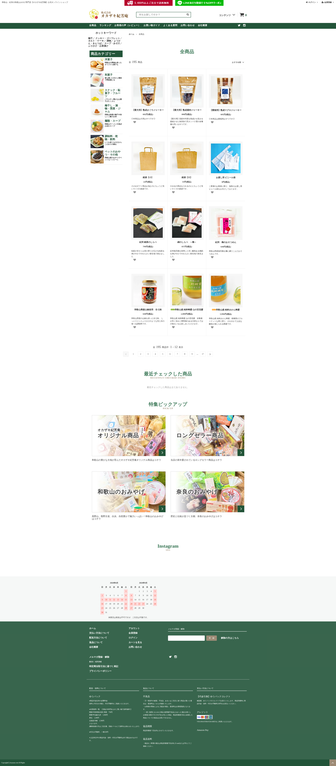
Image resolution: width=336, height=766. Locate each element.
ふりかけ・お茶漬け (98, 46)
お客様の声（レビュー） (127, 25)
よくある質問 (170, 25)
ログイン (312, 2)
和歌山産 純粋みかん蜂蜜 (228, 310)
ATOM (98, 661)
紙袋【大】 (187, 177)
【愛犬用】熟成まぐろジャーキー (148, 110)
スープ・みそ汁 (112, 43)
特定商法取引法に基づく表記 (103, 666)
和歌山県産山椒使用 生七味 (148, 309)
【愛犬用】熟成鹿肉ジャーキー (187, 110)
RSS (91, 661)
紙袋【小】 (148, 177)
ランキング (105, 25)
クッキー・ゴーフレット (107, 38)
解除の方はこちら (230, 638)
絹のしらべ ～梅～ (186, 242)
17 (203, 354)
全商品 (92, 25)
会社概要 (202, 25)
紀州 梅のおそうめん (225, 242)
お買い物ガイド (152, 25)
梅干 (90, 38)
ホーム (131, 34)
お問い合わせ (188, 25)
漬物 (109, 41)
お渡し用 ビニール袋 (225, 177)
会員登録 (328, 2)
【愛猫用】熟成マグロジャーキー (226, 110)
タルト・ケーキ (96, 41)
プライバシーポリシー (100, 671)
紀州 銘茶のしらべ (148, 242)
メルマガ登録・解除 (99, 657)
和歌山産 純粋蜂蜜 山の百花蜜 (189, 309)
